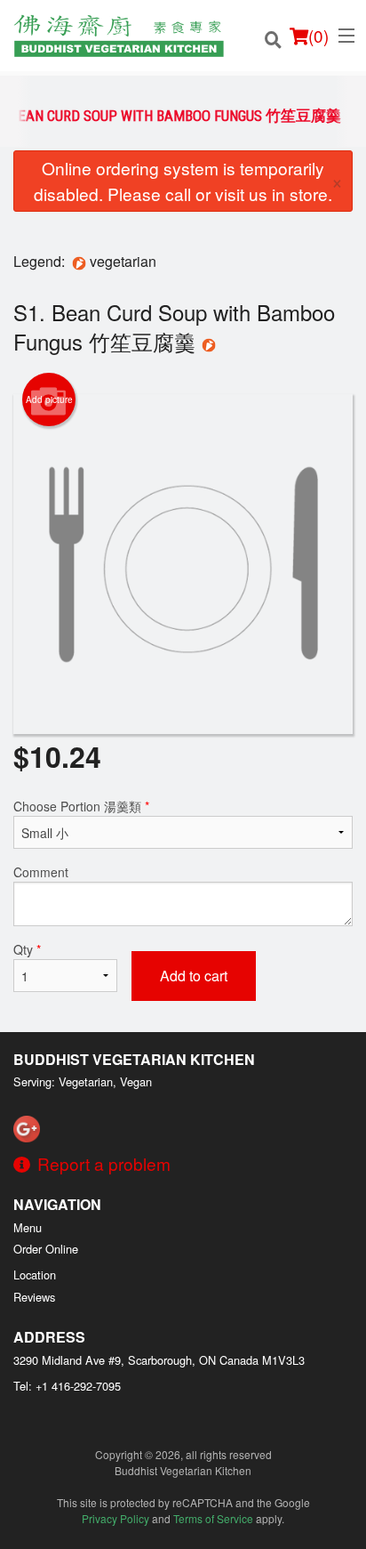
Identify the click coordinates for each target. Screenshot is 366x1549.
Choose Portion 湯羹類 (81, 806)
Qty (27, 949)
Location (34, 1274)
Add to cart (193, 975)
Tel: (67, 1385)
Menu (27, 1227)
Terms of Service (213, 1518)
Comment (40, 872)
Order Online (45, 1248)
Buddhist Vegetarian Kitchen (134, 1059)
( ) (318, 35)
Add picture (49, 399)
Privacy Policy (115, 1518)
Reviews (34, 1296)
